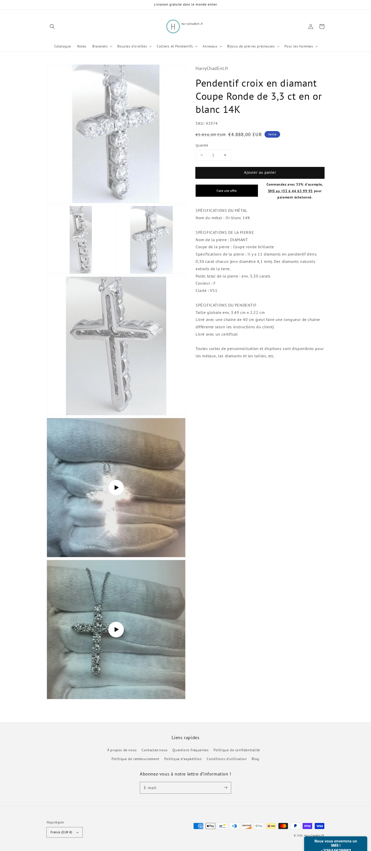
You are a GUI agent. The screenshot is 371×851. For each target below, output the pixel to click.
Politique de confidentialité (237, 750)
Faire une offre (227, 191)
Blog (255, 759)
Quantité (202, 145)
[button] (52, 26)
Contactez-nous (154, 750)
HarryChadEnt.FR (314, 835)
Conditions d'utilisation (227, 759)
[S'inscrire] (225, 787)
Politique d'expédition (183, 759)
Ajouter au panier (260, 172)
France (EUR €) (61, 832)
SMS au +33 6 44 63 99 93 (290, 190)
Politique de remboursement (136, 759)
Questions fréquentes (190, 750)
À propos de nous (122, 750)
